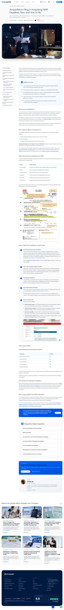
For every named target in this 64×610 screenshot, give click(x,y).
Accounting (6, 586)
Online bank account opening (9, 583)
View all (61, 503)
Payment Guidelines (22, 588)
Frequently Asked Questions (7, 105)
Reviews (34, 586)
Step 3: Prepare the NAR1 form (8, 87)
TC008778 (6, 602)
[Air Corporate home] (6, 2)
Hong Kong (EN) (8, 598)
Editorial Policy (21, 585)
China (24, 598)
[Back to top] (53, 606)
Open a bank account (36, 471)
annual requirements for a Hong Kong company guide (30, 406)
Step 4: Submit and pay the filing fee (8, 90)
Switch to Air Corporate (8, 585)
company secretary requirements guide (50, 151)
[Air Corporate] (9, 574)
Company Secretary (7, 581)
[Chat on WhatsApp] (49, 2)
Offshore (29, 598)
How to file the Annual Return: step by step (8, 79)
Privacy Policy (21, 583)
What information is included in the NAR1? (8, 76)
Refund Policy (21, 586)
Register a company (25, 471)
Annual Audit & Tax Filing (8, 588)
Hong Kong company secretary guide (27, 149)
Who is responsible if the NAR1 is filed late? (8, 103)
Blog (33, 581)
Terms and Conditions (22, 581)
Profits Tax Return (47, 119)
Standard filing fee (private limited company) (7, 97)
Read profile (29, 490)
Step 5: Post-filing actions (7, 92)
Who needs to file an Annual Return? (7, 73)
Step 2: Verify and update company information (7, 85)
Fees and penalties (6, 94)
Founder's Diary (35, 588)
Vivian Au (38, 19)
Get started (58, 412)
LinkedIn (33, 490)
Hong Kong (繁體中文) (17, 598)
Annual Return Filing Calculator (33, 260)
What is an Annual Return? (7, 70)
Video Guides (35, 583)
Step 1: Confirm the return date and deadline (8, 82)
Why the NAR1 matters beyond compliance (8, 100)
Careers (20, 590)
